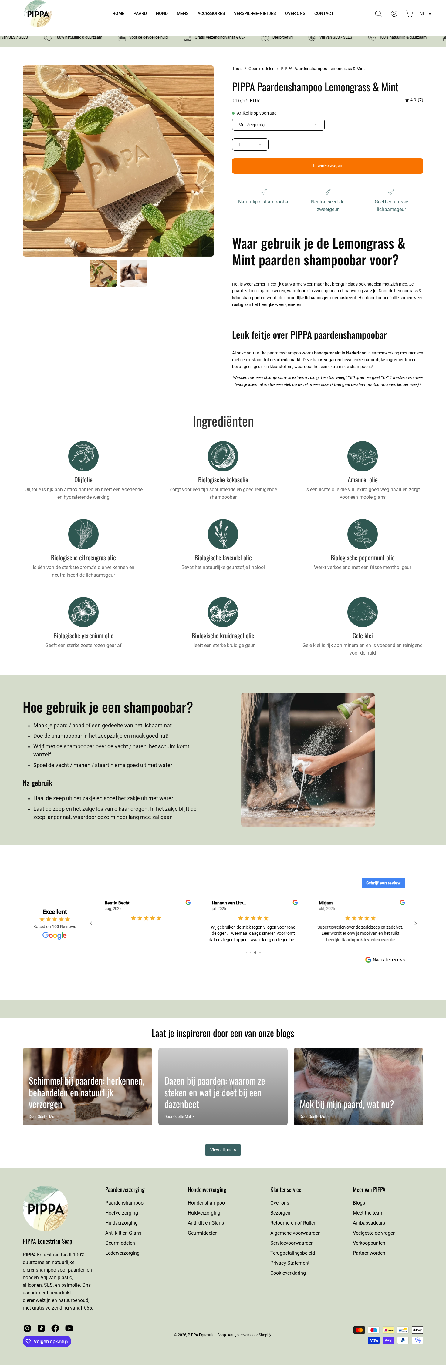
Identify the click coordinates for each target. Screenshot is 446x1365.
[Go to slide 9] (253, 952)
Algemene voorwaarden (295, 1233)
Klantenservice (285, 1189)
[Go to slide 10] (258, 952)
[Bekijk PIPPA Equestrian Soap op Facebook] (55, 1328)
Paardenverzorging (125, 1189)
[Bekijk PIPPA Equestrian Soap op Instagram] (27, 1328)
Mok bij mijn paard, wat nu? (347, 1104)
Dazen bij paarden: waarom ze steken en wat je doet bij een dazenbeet (214, 1092)
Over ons (279, 1203)
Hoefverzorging (121, 1213)
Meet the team (368, 1213)
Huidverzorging (121, 1223)
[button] (140, 13)
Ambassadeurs (369, 1223)
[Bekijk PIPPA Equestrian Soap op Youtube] (69, 1328)
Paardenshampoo (124, 1203)
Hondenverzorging (207, 1189)
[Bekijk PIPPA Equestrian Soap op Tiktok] (41, 1328)
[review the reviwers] (295, 903)
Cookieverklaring (288, 1273)
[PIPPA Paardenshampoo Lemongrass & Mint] (103, 273)
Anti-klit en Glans (123, 1233)
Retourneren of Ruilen (293, 1223)
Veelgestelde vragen (374, 1233)
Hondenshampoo (206, 1203)
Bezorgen (280, 1213)
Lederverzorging (122, 1253)
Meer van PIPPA (369, 1189)
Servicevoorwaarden (292, 1243)
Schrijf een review (383, 882)
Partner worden (369, 1253)
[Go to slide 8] (248, 952)
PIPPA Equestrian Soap (47, 1241)
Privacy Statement (289, 1263)
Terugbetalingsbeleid (292, 1253)
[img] (414, 100)
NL (425, 13)
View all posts (223, 1149)
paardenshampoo (284, 353)
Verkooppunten (369, 1243)
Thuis (237, 68)
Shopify (265, 1335)
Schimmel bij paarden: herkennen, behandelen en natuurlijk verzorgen (86, 1092)
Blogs (359, 1203)
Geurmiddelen (261, 68)
